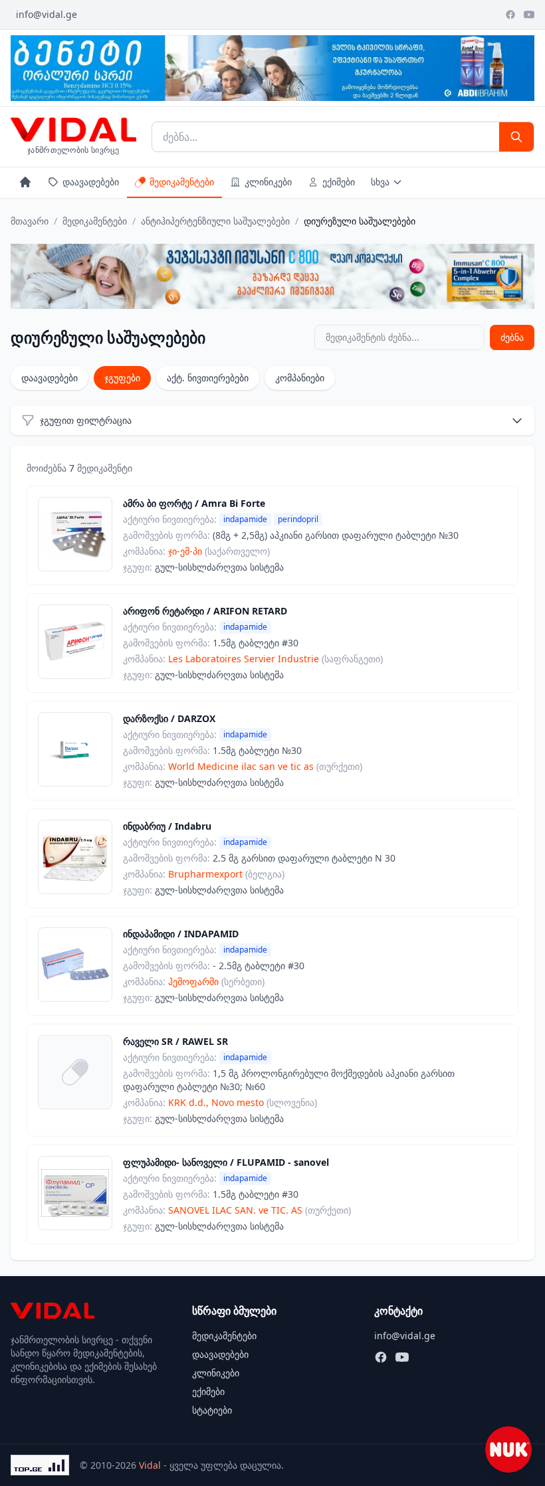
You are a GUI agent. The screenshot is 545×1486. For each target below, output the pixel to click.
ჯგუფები (122, 377)
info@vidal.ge (46, 14)
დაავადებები (90, 181)
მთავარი (30, 221)
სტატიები (212, 1410)
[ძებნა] (516, 136)
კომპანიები (299, 377)
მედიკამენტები (182, 181)
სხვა (380, 181)
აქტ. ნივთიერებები (208, 377)
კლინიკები (268, 181)
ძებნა (512, 337)
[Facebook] (510, 14)
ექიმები (338, 181)
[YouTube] (529, 14)
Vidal (150, 1465)
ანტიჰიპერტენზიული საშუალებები (215, 221)
